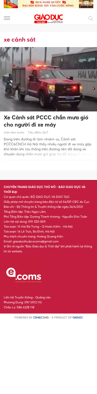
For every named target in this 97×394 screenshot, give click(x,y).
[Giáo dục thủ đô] (48, 18)
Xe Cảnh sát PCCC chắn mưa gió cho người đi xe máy (46, 121)
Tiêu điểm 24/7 (38, 132)
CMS (41, 317)
